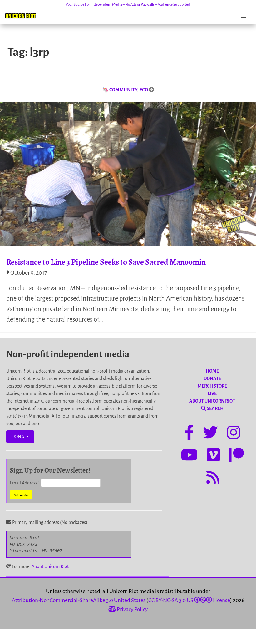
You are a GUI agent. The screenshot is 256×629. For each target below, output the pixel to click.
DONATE (20, 436)
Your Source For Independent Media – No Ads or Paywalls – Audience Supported (128, 5)
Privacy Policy (132, 609)
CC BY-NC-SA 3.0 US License (189, 600)
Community (123, 89)
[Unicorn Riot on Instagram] (233, 433)
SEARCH (215, 408)
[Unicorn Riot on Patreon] (236, 456)
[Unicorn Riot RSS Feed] (212, 478)
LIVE (212, 393)
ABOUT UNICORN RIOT (212, 400)
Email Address (25, 482)
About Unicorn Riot (50, 566)
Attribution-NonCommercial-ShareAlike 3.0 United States (78, 600)
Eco (144, 89)
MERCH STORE (212, 385)
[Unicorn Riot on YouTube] (189, 456)
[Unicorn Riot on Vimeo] (213, 456)
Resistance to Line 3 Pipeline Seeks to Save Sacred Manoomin (106, 261)
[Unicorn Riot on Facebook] (189, 433)
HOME (212, 370)
